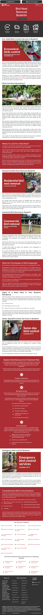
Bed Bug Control (24, 594)
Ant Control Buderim (21, 525)
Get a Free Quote (33, 1)
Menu (37, 4)
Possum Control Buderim (8, 544)
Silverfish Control (15, 601)
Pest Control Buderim (7, 525)
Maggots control (15, 599)
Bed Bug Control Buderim (35, 525)
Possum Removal (15, 587)
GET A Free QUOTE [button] (22, 18)
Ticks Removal (24, 592)
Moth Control (24, 585)
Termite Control (15, 592)
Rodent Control (15, 590)
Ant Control (14, 580)
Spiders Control (24, 590)
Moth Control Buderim (34, 539)
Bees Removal (14, 583)
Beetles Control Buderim (8, 529)
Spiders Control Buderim (22, 548)
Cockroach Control (15, 597)
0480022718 (10, 1)
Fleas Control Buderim (21, 534)
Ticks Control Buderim (7, 553)
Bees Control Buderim (34, 529)
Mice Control (14, 585)
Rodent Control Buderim (35, 544)
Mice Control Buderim (7, 539)
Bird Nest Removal (25, 597)
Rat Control (24, 587)
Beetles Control (24, 580)
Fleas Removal (24, 583)
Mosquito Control (25, 599)
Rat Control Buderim (21, 544)
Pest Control (14, 594)
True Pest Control (22, 78)
